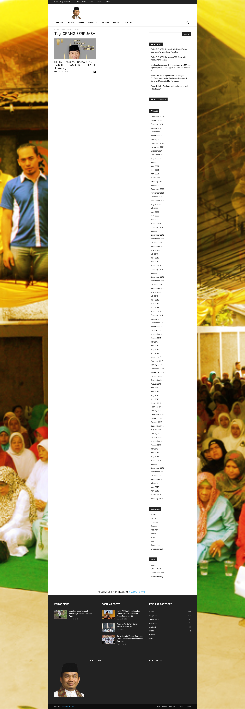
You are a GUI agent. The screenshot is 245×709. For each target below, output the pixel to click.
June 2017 (155, 345)
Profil (71, 23)
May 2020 (155, 216)
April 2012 (155, 491)
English (77, 2)
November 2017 (157, 326)
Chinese (91, 2)
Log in (153, 565)
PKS (55, 72)
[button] (188, 23)
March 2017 (156, 357)
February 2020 (157, 227)
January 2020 (156, 231)
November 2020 (157, 193)
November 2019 (157, 238)
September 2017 (157, 334)
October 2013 (156, 437)
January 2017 (156, 365)
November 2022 (157, 135)
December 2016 (157, 368)
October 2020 (156, 196)
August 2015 (156, 429)
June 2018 (155, 300)
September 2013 (157, 441)
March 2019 (156, 265)
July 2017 (154, 342)
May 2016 (155, 395)
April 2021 (155, 174)
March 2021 (156, 177)
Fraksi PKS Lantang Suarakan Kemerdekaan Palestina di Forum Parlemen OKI (128, 613)
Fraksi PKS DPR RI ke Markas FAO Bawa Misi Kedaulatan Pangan (168, 58)
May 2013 (155, 456)
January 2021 (156, 185)
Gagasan (105, 23)
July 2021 (154, 162)
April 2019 (155, 261)
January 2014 (156, 433)
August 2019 (156, 250)
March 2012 (156, 494)
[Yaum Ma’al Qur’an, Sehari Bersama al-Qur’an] (108, 627)
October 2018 (156, 284)
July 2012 (154, 483)
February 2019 (157, 269)
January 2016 (156, 410)
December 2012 (157, 468)
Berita (81, 23)
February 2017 (157, 361)
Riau (152, 541)
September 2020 (157, 200)
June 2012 (155, 487)
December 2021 (157, 143)
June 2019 (155, 258)
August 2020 (156, 204)
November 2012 (157, 472)
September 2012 (157, 479)
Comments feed (157, 572)
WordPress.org (157, 576)
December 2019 (157, 235)
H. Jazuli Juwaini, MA (67, 707)
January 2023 (156, 128)
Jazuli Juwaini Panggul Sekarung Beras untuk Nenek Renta (81, 613)
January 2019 (156, 273)
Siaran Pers (155, 545)
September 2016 (157, 380)
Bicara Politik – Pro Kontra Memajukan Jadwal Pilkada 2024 (169, 87)
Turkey (107, 2)
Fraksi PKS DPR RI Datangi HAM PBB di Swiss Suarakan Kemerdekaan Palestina (169, 50)
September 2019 (157, 246)
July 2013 (154, 449)
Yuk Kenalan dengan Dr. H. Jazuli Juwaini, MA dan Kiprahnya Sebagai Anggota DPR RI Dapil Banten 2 (171, 67)
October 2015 (156, 422)
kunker (153, 533)
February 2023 (157, 124)
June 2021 (155, 166)
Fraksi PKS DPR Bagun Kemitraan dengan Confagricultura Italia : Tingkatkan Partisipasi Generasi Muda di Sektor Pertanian (169, 78)
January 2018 (156, 319)
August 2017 (156, 338)
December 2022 (157, 132)
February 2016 (157, 407)
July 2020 (154, 208)
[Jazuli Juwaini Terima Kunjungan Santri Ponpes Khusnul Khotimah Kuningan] (108, 639)
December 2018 (157, 277)
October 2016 (156, 376)
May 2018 (155, 303)
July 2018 (154, 296)
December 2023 (157, 116)
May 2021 (155, 170)
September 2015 (157, 426)
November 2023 (157, 120)
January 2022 (156, 139)
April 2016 (155, 399)
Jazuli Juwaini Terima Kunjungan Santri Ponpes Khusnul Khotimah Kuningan (130, 638)
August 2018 (156, 292)
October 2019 (156, 242)
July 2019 (154, 254)
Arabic (84, 2)
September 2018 (157, 288)
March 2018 (156, 311)
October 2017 (156, 330)
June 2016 (155, 391)
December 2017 (157, 323)
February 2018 (157, 315)
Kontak (128, 23)
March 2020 (156, 223)
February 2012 (157, 498)
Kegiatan (92, 23)
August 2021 (156, 158)
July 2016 (154, 387)
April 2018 (155, 307)
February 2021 (157, 181)
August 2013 (156, 445)
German (99, 2)
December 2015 (157, 414)
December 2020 (157, 189)
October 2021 (156, 151)
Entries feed (156, 569)
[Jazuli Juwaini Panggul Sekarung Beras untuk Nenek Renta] (60, 614)
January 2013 (156, 464)
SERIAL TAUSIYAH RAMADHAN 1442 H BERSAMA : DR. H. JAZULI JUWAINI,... (74, 65)
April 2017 (155, 353)
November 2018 (157, 280)
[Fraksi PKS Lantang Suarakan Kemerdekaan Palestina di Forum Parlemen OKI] (108, 614)
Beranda (60, 23)
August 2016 (156, 384)
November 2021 (157, 147)
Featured (154, 522)
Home (56, 30)
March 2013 (156, 460)
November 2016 (157, 372)
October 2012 (156, 475)
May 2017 (155, 349)
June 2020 (155, 212)
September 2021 (157, 154)
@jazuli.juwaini (138, 592)
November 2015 (157, 418)
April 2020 (155, 219)
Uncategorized (157, 549)
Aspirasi (117, 23)
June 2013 (155, 452)
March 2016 (156, 403)
